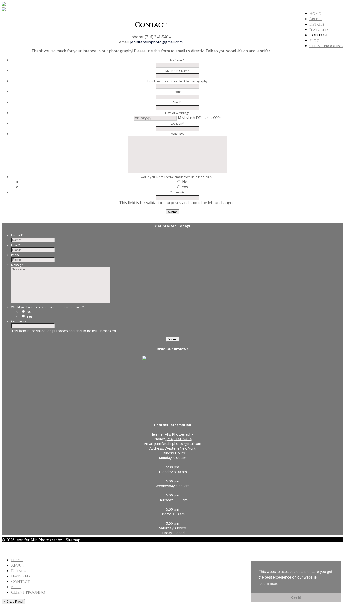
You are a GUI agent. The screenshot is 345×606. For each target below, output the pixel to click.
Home (315, 13)
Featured (318, 29)
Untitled (17, 235)
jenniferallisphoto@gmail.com (156, 42)
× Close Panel (13, 601)
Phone (177, 92)
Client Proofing (326, 46)
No (185, 181)
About (315, 19)
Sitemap (73, 539)
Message (17, 265)
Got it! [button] (296, 597)
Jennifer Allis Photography (31, 550)
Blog (314, 40)
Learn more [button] (268, 584)
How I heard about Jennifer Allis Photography (177, 81)
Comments (177, 192)
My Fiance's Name (177, 71)
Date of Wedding (177, 113)
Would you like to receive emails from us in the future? (177, 177)
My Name (177, 60)
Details (316, 24)
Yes (185, 186)
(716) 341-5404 (179, 438)
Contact (318, 35)
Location (177, 123)
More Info (177, 134)
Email (177, 102)
